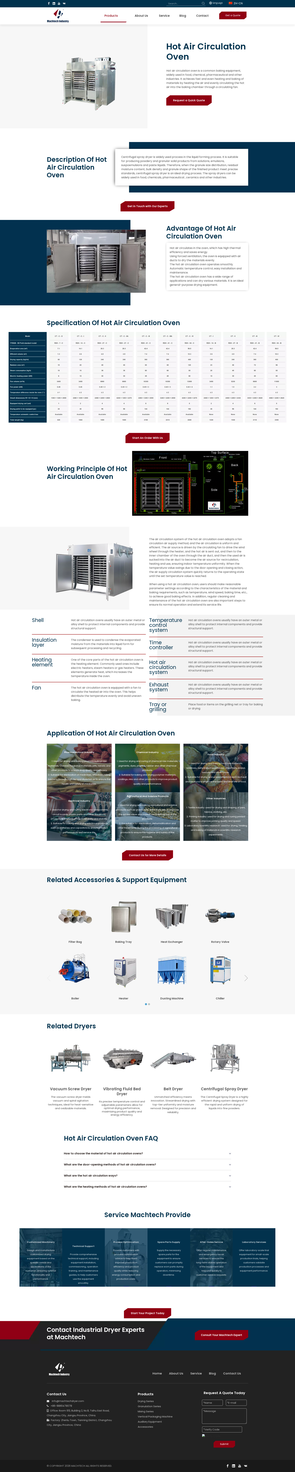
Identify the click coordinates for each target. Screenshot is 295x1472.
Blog (212, 1373)
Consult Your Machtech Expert (221, 1335)
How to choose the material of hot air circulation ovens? (103, 1153)
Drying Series (146, 1401)
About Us (176, 1373)
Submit (224, 1444)
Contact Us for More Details (147, 855)
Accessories (145, 1427)
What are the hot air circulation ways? (90, 1176)
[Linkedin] (54, 3)
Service (196, 1373)
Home (157, 1373)
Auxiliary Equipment (150, 1421)
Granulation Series (149, 1406)
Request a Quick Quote (189, 100)
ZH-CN (237, 3)
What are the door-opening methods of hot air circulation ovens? (110, 1164)
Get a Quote (232, 15)
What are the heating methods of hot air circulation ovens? (105, 1187)
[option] (75, 919)
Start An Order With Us (147, 438)
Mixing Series (146, 1411)
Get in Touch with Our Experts (147, 206)
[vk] (64, 3)
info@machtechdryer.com (68, 1401)
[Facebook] (49, 3)
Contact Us (232, 1373)
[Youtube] (59, 3)
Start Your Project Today (147, 1313)
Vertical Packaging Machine (155, 1416)
